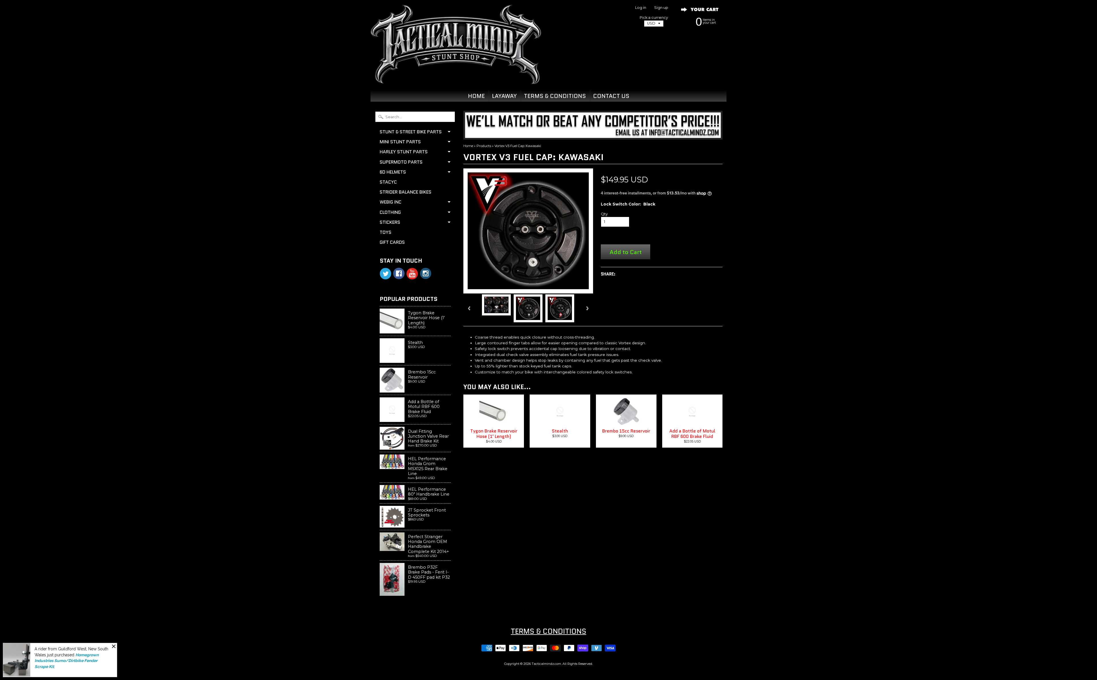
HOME (476, 96)
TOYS (385, 232)
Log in (640, 8)
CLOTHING (390, 212)
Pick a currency (654, 17)
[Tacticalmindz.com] (456, 78)
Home (468, 146)
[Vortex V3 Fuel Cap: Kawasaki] (496, 304)
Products (484, 146)
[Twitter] (385, 273)
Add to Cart (626, 252)
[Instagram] (425, 273)
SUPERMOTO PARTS (401, 162)
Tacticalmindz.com (546, 664)
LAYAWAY (504, 96)
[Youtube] (412, 273)
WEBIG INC (390, 202)
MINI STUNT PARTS (400, 141)
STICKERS (390, 222)
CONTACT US (611, 96)
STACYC (388, 182)
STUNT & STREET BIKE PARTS (411, 131)
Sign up (661, 8)
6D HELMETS (393, 172)
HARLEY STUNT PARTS (404, 151)
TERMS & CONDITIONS (555, 96)
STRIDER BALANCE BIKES (405, 192)
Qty (604, 214)
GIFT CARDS (392, 242)
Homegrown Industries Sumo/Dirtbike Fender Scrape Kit (67, 661)
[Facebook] (399, 273)
